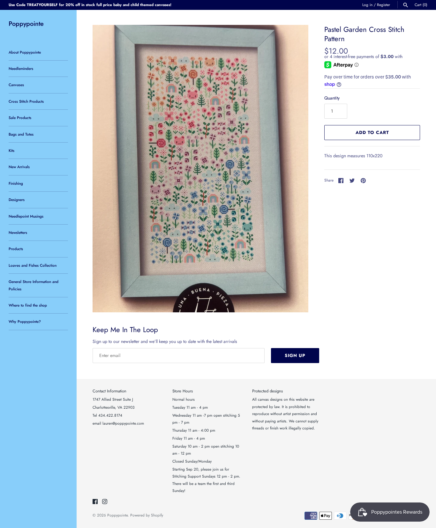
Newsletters (18, 232)
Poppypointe (117, 515)
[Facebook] (95, 502)
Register (383, 4)
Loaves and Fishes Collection (32, 265)
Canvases (16, 84)
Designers (17, 199)
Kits (11, 150)
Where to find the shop (28, 305)
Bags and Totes (21, 134)
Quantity (332, 98)
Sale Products (20, 117)
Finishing (16, 183)
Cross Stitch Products (26, 101)
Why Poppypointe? (25, 321)
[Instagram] (104, 502)
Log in (367, 4)
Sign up (295, 355)
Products (16, 248)
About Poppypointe (25, 52)
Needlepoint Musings (26, 216)
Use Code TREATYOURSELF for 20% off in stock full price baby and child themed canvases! (90, 4)
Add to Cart (372, 132)
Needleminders (21, 68)
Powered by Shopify (146, 515)
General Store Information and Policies (33, 285)
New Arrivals (19, 166)
